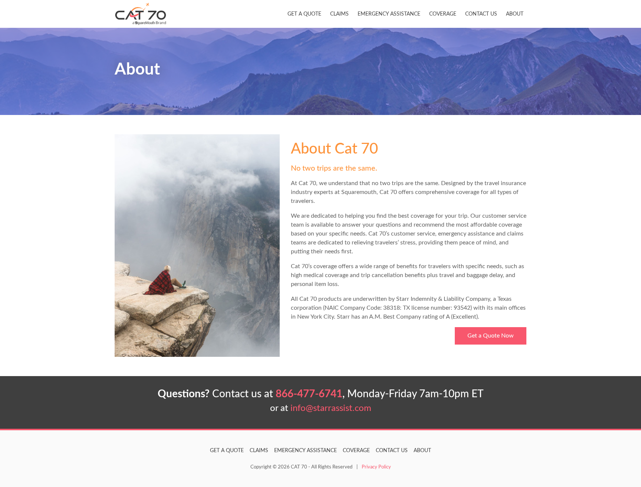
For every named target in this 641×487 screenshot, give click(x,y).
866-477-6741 (309, 394)
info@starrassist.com (330, 408)
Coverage (442, 14)
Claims (339, 14)
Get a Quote (304, 14)
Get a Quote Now (490, 336)
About (514, 14)
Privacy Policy (376, 467)
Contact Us (481, 14)
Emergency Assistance (389, 14)
